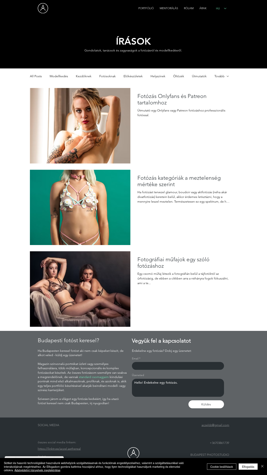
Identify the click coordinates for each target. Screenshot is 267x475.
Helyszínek (158, 76)
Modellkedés (59, 76)
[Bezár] (262, 466)
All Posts (36, 76)
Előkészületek (133, 76)
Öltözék (178, 76)
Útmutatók (199, 76)
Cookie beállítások (221, 467)
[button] (146, 8)
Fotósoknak (107, 76)
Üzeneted (138, 375)
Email (136, 358)
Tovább (219, 76)
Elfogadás (248, 467)
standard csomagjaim (94, 377)
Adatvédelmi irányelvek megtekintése (37, 470)
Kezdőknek (83, 76)
